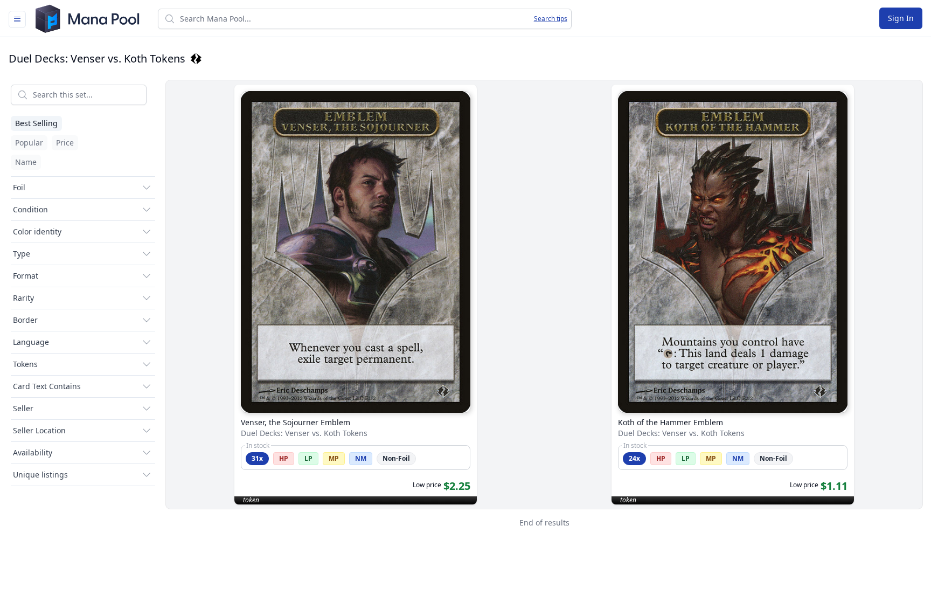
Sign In (901, 18)
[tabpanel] (465, 306)
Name (26, 162)
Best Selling (36, 123)
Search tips (550, 19)
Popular (29, 142)
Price (65, 142)
